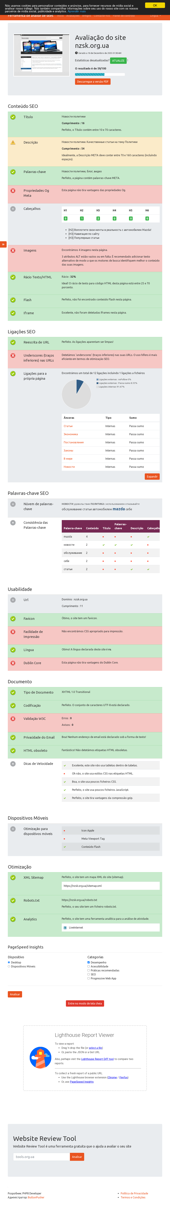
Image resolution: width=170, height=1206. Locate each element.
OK (155, 5)
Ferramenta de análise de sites (30, 15)
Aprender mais (77, 11)
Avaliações (73, 15)
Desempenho (98, 962)
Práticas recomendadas (105, 970)
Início (60, 15)
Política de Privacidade (134, 1193)
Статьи (68, 426)
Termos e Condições (133, 1197)
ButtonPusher (36, 1197)
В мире (68, 458)
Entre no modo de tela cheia (85, 1003)
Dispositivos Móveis (23, 966)
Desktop (16, 962)
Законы (68, 450)
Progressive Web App (103, 978)
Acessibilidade (99, 966)
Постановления (74, 442)
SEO (93, 974)
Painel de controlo (124, 15)
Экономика (71, 434)
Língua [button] (154, 15)
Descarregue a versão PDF (92, 81)
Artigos (86, 15)
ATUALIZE (118, 60)
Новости (69, 466)
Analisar (15, 994)
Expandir (152, 476)
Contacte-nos (102, 15)
